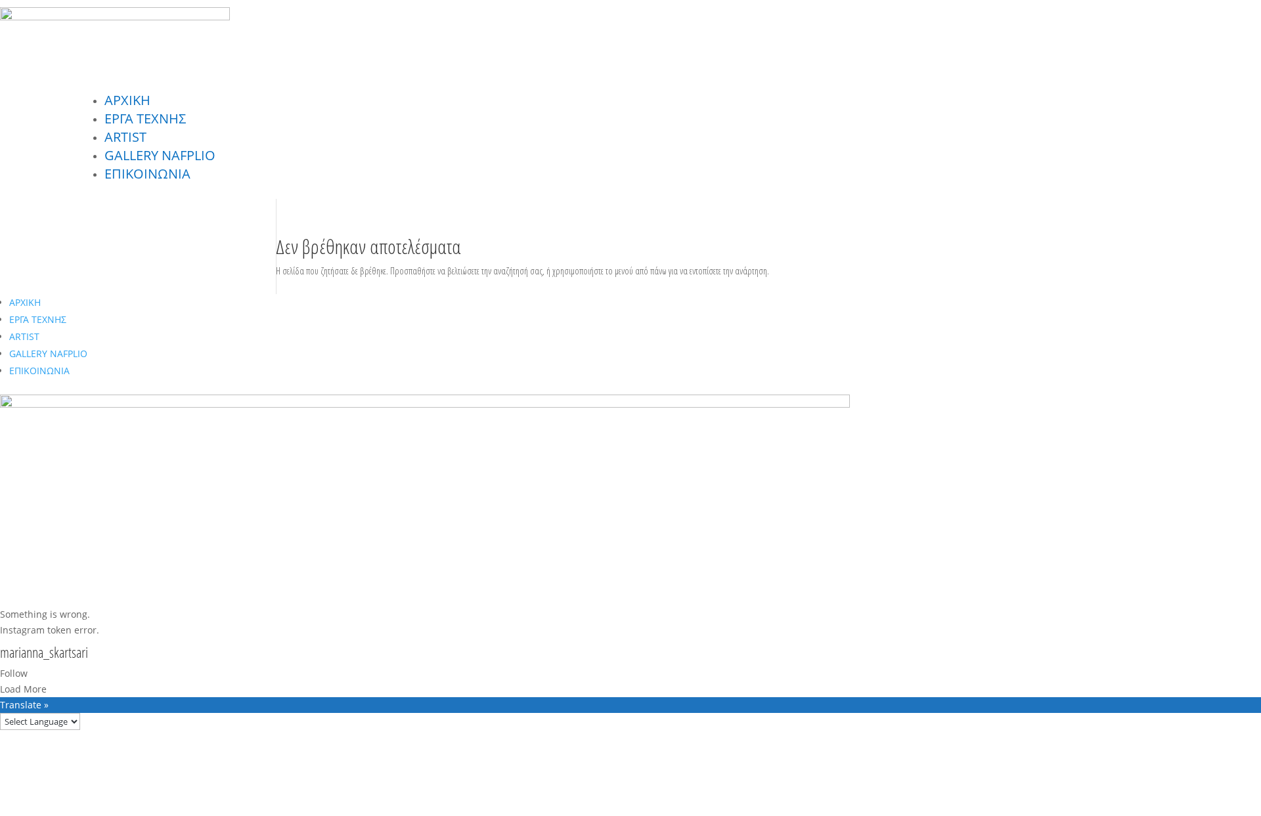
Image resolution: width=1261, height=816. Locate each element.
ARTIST (125, 137)
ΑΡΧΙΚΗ (127, 100)
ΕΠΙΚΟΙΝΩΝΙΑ (147, 174)
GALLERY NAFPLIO (159, 155)
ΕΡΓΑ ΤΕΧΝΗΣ (145, 118)
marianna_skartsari (44, 653)
